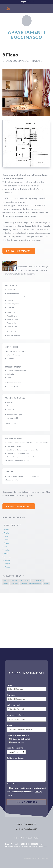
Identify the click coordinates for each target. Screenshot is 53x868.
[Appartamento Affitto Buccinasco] (26, 166)
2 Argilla (5, 533)
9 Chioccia (6, 557)
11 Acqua (6, 564)
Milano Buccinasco (15, 61)
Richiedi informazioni (18, 251)
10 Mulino (6, 560)
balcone (6, 580)
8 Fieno (5, 553)
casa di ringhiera (24, 580)
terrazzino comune (35, 583)
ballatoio (14, 580)
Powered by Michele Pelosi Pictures (36, 859)
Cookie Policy (33, 838)
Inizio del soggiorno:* (15, 748)
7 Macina (5, 550)
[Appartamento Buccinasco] (26, 115)
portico (5, 583)
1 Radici (5, 529)
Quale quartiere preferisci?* (18, 735)
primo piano (14, 583)
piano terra (40, 580)
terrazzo (46, 583)
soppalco (24, 583)
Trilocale (35, 61)
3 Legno (5, 536)
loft (33, 580)
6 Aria (4, 546)
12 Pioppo (6, 567)
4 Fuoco (5, 540)
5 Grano (5, 543)
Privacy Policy (19, 838)
